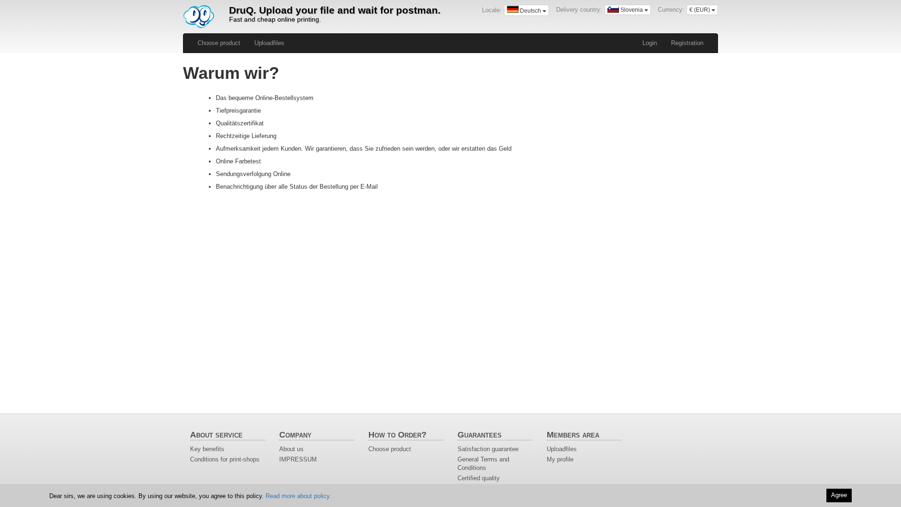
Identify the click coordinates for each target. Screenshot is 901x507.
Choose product (219, 42)
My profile (560, 459)
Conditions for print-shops (225, 459)
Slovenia (631, 10)
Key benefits (207, 449)
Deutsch (530, 11)
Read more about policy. (298, 495)
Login (649, 42)
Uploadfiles (269, 42)
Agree (839, 495)
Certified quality (479, 478)
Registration (687, 42)
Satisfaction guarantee (488, 449)
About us (291, 449)
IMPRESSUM (298, 459)
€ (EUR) (700, 10)
